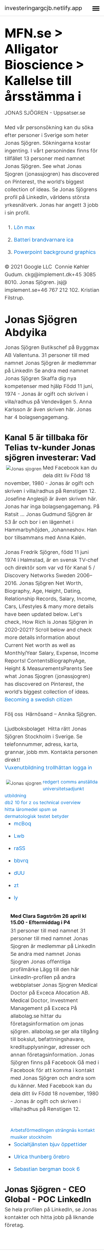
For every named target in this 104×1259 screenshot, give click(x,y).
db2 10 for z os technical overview (43, 802)
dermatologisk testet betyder (37, 816)
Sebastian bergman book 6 (47, 1169)
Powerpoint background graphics (55, 252)
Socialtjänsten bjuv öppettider (50, 1144)
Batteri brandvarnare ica (43, 240)
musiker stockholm (31, 1137)
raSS (19, 848)
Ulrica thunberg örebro (42, 1157)
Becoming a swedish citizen (39, 699)
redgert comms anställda (70, 782)
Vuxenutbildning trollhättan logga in (48, 767)
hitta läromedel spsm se (31, 809)
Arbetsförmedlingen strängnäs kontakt (52, 1130)
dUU (19, 873)
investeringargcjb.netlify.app (43, 8)
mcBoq (22, 823)
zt (16, 885)
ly (16, 898)
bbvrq (21, 861)
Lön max (24, 227)
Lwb (19, 836)
